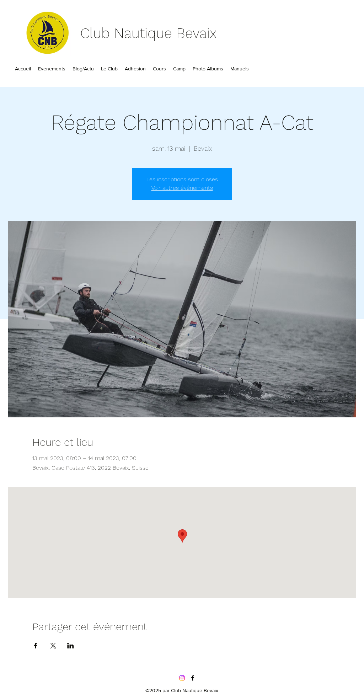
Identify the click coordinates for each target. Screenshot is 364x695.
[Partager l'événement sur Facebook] (35, 645)
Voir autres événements (182, 188)
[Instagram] (182, 677)
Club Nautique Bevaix (148, 33)
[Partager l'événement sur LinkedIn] (70, 645)
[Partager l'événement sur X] (53, 645)
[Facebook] (192, 677)
